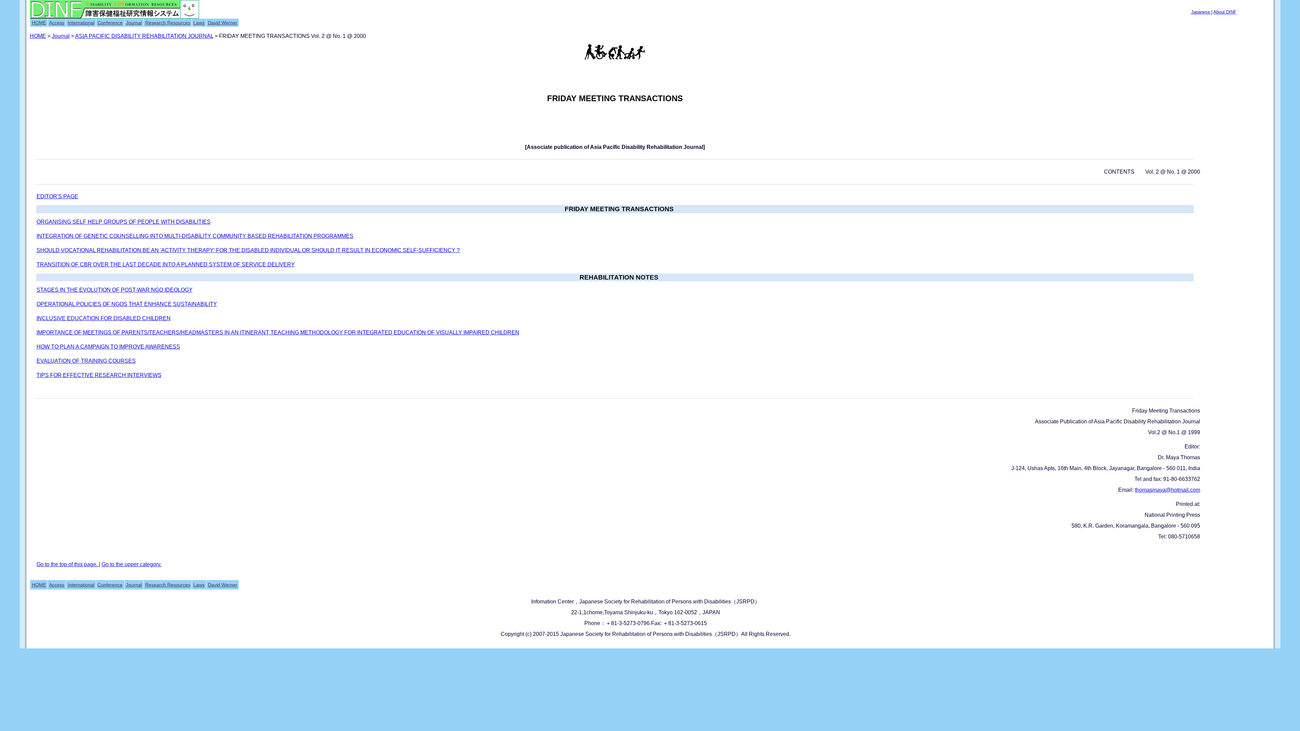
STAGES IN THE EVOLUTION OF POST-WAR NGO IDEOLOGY (115, 290)
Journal (134, 22)
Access (56, 22)
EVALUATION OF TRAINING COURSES (86, 361)
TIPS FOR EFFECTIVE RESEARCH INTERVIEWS (99, 375)
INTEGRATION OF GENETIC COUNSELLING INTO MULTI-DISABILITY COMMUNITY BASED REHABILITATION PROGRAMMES (195, 236)
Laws (198, 22)
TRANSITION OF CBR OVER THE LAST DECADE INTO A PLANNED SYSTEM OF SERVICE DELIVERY (166, 264)
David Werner (222, 22)
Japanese (1201, 12)
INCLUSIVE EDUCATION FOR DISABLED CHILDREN (104, 318)
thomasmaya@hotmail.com (1167, 490)
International (81, 22)
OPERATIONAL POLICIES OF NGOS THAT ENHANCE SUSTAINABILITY (127, 304)
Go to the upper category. (131, 564)
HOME (39, 22)
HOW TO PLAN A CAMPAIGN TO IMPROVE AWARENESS (108, 347)
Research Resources (167, 22)
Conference (110, 22)
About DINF (1224, 12)
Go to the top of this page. (68, 564)
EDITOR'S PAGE (57, 196)
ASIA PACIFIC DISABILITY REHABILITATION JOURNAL (144, 36)
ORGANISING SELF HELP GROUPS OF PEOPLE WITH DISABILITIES (124, 222)
